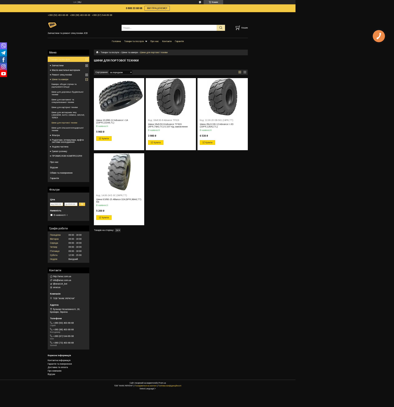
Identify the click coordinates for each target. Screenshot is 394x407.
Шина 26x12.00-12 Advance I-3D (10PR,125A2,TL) (216, 125)
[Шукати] (221, 28)
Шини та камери (129, 52)
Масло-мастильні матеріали (66, 70)
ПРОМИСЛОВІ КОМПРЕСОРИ (67, 156)
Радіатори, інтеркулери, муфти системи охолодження (68, 141)
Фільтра (56, 135)
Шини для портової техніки (64, 123)
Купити (105, 138)
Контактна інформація (59, 360)
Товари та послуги (134, 41)
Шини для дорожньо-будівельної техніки (68, 93)
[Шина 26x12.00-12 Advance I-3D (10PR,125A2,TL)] (222, 97)
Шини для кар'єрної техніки (65, 107)
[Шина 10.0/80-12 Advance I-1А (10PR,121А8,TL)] (119, 97)
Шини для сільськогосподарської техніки (68, 129)
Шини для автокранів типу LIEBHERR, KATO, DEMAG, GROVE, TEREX (68, 115)
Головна (116, 41)
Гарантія (179, 41)
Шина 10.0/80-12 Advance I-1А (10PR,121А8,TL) (112, 121)
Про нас (154, 41)
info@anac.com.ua (62, 280)
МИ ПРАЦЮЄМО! (157, 8)
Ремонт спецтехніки (62, 74)
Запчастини (58, 65)
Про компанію (55, 371)
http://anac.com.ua (62, 276)
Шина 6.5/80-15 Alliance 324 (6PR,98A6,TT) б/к (118, 200)
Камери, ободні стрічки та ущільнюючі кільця (64, 85)
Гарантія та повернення (60, 364)
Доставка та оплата (58, 367)
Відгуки (54, 167)
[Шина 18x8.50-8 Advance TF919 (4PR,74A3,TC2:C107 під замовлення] (171, 97)
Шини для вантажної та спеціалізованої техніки (63, 100)
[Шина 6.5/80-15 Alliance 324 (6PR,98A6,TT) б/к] (119, 172)
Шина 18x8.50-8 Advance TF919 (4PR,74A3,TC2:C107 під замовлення (168, 125)
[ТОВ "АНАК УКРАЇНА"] (83, 25)
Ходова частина (60, 146)
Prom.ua (162, 383)
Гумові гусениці (59, 151)
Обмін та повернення (61, 172)
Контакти (167, 41)
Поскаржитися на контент (146, 386)
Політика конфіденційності (169, 386)
